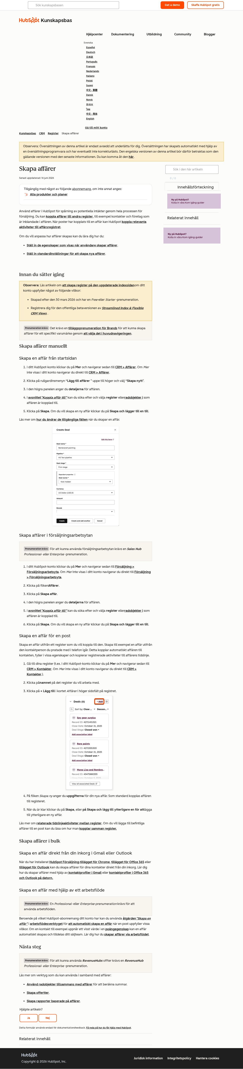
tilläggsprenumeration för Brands (92, 328)
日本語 (89, 57)
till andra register (80, 216)
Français (90, 66)
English (90, 118)
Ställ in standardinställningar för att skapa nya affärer (66, 254)
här (131, 157)
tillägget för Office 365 (127, 862)
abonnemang (81, 189)
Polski (89, 80)
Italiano (90, 76)
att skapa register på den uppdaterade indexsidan (98, 285)
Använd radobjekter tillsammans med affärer (59, 984)
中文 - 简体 (91, 114)
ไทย (88, 109)
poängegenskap (117, 929)
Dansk (89, 95)
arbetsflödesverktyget (46, 924)
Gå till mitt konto (96, 127)
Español (90, 47)
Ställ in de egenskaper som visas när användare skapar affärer (72, 245)
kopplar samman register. (98, 828)
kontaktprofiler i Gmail (85, 872)
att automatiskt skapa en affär (90, 924)
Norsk (89, 99)
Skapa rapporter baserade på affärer (53, 1001)
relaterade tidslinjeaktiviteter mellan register (69, 823)
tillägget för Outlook (34, 867)
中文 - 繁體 (91, 90)
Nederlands (92, 71)
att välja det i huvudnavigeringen (107, 333)
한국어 (89, 104)
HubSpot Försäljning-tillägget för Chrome (79, 862)
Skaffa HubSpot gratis (205, 5)
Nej (48, 1018)
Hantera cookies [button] (207, 1058)
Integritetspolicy (179, 1058)
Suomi (89, 85)
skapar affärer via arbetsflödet (126, 934)
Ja (28, 1018)
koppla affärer (57, 216)
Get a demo (172, 5)
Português (91, 61)
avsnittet (47, 397)
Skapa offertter (38, 993)
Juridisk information (148, 1058)
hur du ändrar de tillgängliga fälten (62, 419)
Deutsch (90, 52)
